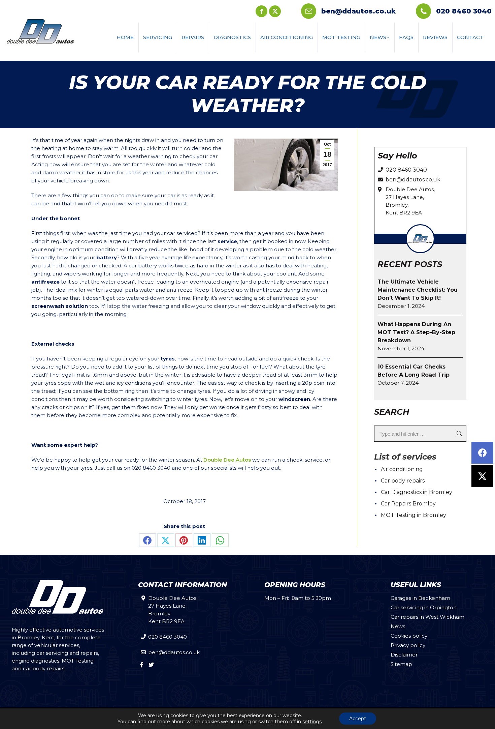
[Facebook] (482, 453)
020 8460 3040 (464, 11)
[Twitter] (482, 476)
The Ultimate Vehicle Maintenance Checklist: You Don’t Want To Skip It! (417, 290)
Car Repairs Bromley (408, 503)
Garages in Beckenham (420, 598)
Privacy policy (408, 645)
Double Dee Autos (227, 460)
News (398, 626)
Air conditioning (402, 469)
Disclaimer (404, 654)
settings (312, 722)
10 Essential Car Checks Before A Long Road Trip (413, 370)
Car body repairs (403, 480)
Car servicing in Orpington (424, 607)
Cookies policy (409, 636)
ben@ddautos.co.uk (358, 11)
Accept (357, 719)
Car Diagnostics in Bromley (416, 492)
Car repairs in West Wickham (427, 617)
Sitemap (401, 664)
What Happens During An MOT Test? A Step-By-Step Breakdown (416, 332)
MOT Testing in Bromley (413, 515)
